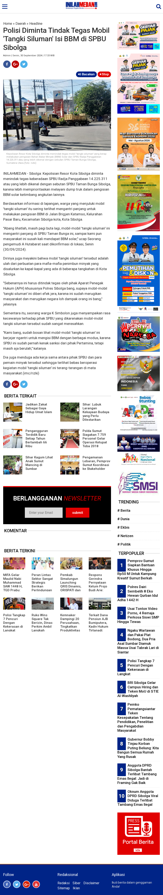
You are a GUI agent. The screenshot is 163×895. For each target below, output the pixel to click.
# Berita (123, 510)
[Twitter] (24, 64)
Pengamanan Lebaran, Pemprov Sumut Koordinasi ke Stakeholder (96, 463)
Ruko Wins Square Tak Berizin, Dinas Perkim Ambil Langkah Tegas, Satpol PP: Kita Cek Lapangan (42, 628)
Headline (35, 24)
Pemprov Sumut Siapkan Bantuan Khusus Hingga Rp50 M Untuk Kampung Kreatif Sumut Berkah (136, 569)
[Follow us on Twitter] (16, 884)
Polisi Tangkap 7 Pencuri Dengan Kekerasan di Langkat (14, 622)
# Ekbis (123, 527)
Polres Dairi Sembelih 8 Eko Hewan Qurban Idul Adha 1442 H (137, 593)
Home (7, 24)
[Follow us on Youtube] (36, 884)
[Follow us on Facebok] (7, 884)
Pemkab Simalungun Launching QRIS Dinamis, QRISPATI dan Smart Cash (70, 584)
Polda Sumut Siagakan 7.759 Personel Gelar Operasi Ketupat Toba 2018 (95, 438)
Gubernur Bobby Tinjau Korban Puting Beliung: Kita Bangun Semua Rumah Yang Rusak (138, 748)
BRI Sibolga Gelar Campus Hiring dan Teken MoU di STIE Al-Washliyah (138, 689)
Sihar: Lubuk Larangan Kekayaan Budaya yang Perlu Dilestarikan (96, 412)
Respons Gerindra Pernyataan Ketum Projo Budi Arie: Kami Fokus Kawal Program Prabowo (98, 590)
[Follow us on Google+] (26, 884)
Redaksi (64, 883)
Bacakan (88, 74)
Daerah (20, 24)
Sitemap (64, 888)
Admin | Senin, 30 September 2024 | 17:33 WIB (29, 55)
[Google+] (15, 64)
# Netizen (125, 536)
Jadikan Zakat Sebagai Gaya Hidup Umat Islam (38, 408)
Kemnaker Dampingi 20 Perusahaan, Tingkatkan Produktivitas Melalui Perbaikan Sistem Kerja (70, 628)
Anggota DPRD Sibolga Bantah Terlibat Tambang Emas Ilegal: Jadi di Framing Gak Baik (137, 774)
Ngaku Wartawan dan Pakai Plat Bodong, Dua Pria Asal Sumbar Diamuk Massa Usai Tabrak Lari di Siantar (138, 641)
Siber (76, 883)
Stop (105, 74)
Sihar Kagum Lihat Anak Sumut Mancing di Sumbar (39, 463)
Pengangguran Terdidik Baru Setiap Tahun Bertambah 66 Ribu (36, 438)
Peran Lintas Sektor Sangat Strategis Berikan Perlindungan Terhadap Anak (42, 586)
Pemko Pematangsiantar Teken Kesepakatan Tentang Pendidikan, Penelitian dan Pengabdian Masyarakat (136, 717)
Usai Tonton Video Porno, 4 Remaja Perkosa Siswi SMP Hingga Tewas (138, 615)
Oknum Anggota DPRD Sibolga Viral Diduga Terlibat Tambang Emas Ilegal (137, 798)
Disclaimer (91, 883)
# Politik (124, 544)
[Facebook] (7, 64)
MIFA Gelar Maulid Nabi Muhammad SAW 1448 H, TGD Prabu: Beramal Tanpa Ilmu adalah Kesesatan (12, 590)
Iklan (76, 888)
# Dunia (123, 519)
